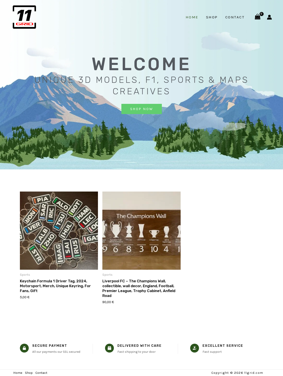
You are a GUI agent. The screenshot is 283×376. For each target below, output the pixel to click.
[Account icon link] (269, 17)
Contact (235, 17)
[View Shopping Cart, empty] (257, 17)
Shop (212, 17)
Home (192, 17)
